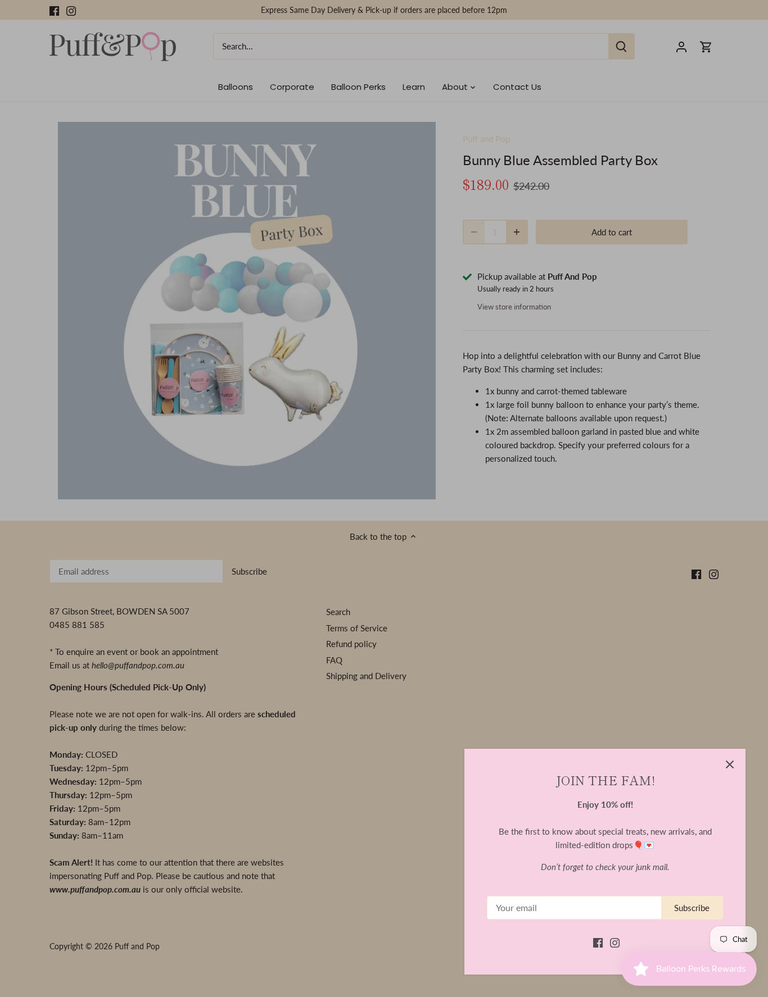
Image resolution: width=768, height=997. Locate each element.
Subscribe (692, 908)
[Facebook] (598, 942)
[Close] (729, 764)
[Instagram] (615, 942)
